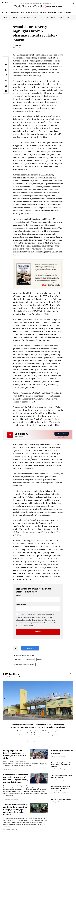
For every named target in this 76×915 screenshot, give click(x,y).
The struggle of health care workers (24, 664)
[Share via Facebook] (5, 59)
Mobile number (21, 604)
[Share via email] (5, 80)
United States (30, 659)
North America (18, 659)
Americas (40, 659)
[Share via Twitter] (5, 64)
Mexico (21, 677)
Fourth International (11, 17)
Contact (64, 3)
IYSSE (41, 17)
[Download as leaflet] (5, 85)
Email (18, 595)
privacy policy (36, 623)
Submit (38, 632)
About (69, 3)
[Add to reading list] (5, 90)
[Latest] (7, 13)
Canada (15, 677)
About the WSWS (51, 17)
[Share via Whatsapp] (5, 69)
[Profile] (73, 3)
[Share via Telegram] (5, 75)
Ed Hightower (17, 46)
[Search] (73, 13)
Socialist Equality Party (28, 17)
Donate (69, 17)
